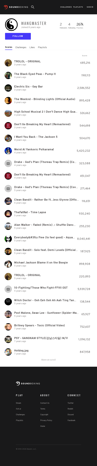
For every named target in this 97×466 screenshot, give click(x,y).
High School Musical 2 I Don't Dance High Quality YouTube (53, 112)
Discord (71, 415)
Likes (32, 47)
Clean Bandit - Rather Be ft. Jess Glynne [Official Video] (51, 200)
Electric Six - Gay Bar (28, 86)
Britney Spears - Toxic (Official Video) (39, 325)
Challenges (66, 7)
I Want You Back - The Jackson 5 (35, 137)
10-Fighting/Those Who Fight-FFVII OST (41, 288)
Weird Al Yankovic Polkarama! (34, 149)
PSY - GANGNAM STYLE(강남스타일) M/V (41, 338)
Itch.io (18, 409)
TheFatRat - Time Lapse (30, 212)
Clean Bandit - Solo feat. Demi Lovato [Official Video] (49, 250)
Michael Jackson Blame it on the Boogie (41, 262)
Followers (63, 28)
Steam (18, 403)
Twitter (71, 403)
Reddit (70, 409)
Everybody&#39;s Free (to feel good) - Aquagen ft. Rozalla (53, 237)
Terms (42, 409)
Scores (8, 47)
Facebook (71, 420)
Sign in (90, 7)
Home (42, 426)
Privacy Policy (46, 420)
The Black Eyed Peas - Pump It (35, 74)
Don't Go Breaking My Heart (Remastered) (42, 124)
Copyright (44, 415)
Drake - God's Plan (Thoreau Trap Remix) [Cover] (47, 162)
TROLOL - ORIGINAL (27, 61)
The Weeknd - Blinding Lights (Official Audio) (44, 99)
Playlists (78, 7)
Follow (18, 36)
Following (71, 28)
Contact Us (44, 403)
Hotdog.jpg (21, 350)
